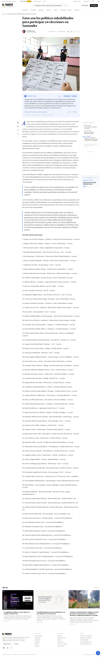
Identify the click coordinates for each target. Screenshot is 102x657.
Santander (41, 10)
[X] (11, 647)
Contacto (16, 643)
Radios (59, 640)
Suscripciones (61, 646)
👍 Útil (69, 112)
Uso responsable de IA (86, 642)
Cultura (56, 10)
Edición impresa (77, 1)
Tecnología (63, 10)
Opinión (70, 10)
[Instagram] (7, 647)
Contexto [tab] (74, 96)
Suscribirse (94, 5)
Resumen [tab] (60, 96)
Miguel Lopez (32, 31)
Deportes (49, 10)
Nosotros (59, 636)
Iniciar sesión (85, 5)
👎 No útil (75, 112)
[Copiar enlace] (74, 31)
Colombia (77, 10)
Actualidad (33, 10)
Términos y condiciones (86, 636)
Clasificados (86, 1)
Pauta (93, 1)
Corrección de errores (85, 644)
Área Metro (25, 10)
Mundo (36, 644)
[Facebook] (3, 647)
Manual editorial (84, 640)
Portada (4, 13)
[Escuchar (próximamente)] (78, 31)
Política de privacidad (85, 638)
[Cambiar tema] (98, 1)
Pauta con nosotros (62, 644)
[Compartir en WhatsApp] (71, 31)
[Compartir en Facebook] (68, 31)
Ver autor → (97, 587)
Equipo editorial (61, 638)
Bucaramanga (38, 636)
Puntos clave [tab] (67, 96)
